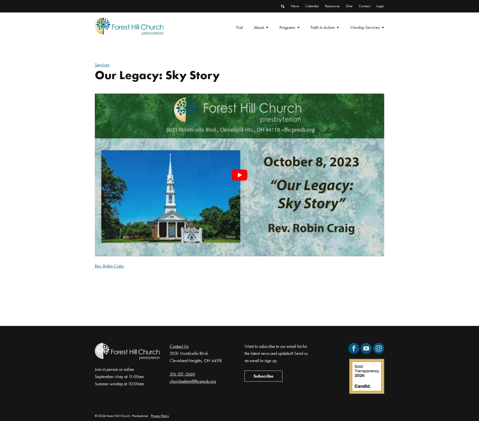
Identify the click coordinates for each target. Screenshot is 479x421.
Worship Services (365, 27)
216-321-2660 (182, 374)
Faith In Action (323, 27)
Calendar (312, 5)
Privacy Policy (160, 416)
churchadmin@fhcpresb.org (193, 381)
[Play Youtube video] (239, 175)
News (295, 5)
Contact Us (179, 346)
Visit (239, 27)
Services (102, 65)
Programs (287, 27)
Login (380, 5)
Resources (332, 5)
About (259, 27)
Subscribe (263, 376)
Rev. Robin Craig (109, 266)
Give (349, 5)
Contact (364, 5)
